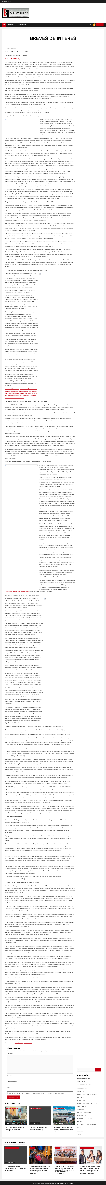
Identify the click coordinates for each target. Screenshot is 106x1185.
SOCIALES (80, 1131)
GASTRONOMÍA (82, 1106)
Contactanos (22, 24)
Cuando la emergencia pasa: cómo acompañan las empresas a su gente (39, 1129)
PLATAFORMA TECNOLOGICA (86, 1125)
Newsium (61, 1183)
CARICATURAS (81, 1082)
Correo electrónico (12, 1081)
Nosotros (11, 24)
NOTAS (79, 1121)
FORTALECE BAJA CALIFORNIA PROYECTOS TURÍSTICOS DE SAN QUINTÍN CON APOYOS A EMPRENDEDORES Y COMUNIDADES (64, 1170)
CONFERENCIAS (82, 1088)
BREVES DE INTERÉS (83, 1079)
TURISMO (80, 1134)
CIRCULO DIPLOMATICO (85, 1085)
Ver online (100, 24)
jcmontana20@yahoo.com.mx (23, 1043)
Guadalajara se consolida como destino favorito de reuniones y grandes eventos (63, 1129)
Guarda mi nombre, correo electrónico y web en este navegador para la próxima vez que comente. (36, 1093)
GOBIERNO (80, 1109)
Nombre (9, 1075)
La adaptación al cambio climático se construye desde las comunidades (15, 1168)
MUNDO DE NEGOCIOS (52, 34)
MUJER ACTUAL (82, 1115)
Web (8, 1087)
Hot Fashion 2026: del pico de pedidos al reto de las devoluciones (15, 1129)
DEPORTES (80, 1097)
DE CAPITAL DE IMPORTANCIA (86, 1094)
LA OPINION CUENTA (84, 1112)
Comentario (10, 1053)
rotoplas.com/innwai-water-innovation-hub (17, 591)
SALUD (79, 1128)
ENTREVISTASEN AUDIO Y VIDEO (87, 1103)
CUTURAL (80, 1091)
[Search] (91, 24)
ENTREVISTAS (81, 1100)
